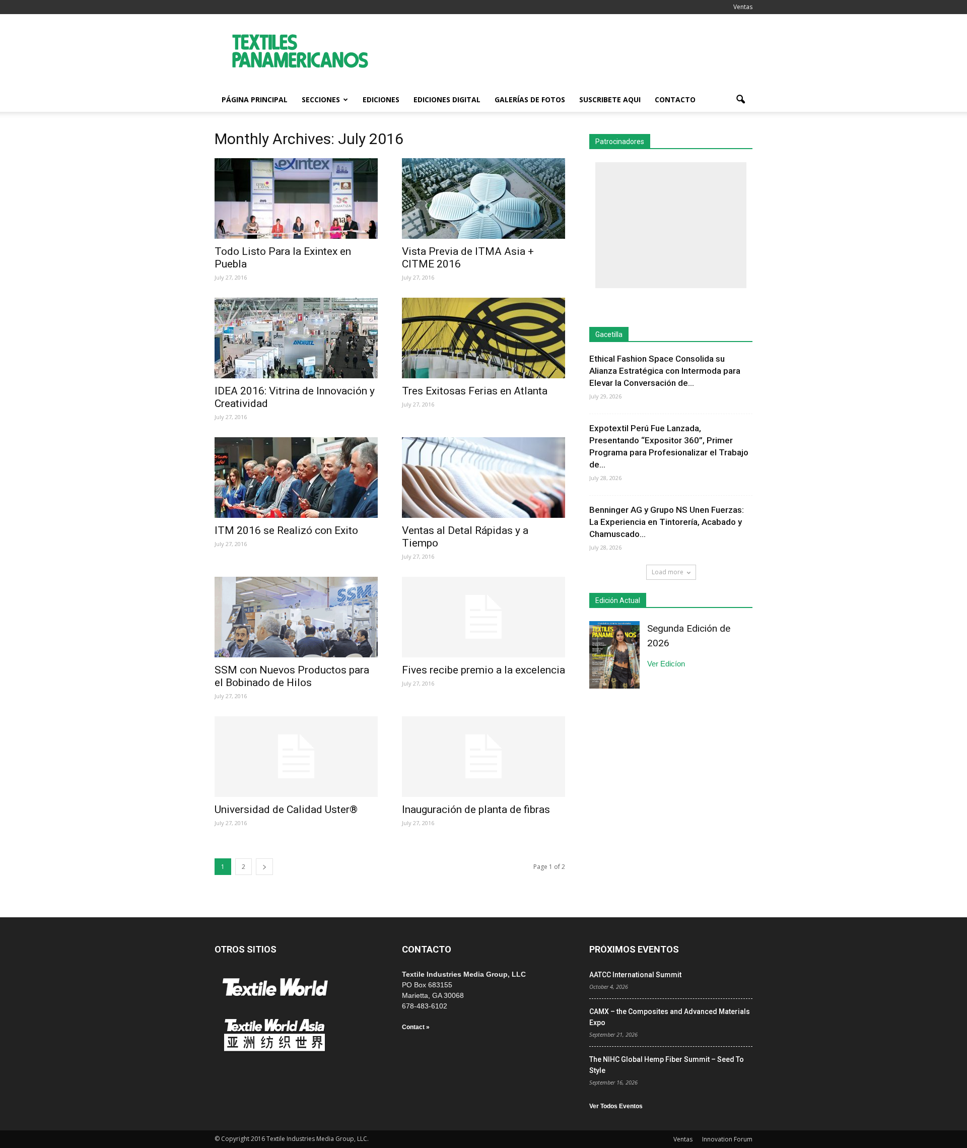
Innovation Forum (727, 1139)
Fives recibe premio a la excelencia (483, 670)
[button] (740, 100)
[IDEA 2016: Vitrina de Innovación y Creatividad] (296, 338)
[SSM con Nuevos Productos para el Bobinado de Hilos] (296, 617)
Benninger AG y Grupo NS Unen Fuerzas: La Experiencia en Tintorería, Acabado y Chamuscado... (666, 522)
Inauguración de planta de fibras (476, 809)
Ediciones (381, 99)
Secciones (321, 99)
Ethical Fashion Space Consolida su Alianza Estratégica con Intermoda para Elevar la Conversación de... (664, 371)
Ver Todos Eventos (616, 1106)
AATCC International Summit (635, 975)
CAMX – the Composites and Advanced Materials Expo (669, 1017)
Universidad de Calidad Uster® (286, 809)
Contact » (416, 1027)
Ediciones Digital (446, 99)
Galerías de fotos (530, 99)
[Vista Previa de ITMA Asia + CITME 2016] (483, 198)
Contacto (675, 99)
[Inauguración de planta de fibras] (483, 756)
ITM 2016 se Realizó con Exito (286, 530)
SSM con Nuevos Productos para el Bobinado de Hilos (292, 676)
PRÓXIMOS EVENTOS (634, 949)
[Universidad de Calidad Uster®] (296, 756)
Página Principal (255, 99)
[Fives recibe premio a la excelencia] (483, 617)
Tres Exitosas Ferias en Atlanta (474, 391)
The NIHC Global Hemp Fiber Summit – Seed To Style (666, 1064)
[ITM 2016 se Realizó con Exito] (296, 477)
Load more (667, 572)
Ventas (742, 7)
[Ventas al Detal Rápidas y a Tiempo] (483, 477)
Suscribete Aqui (610, 99)
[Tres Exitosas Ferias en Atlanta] (483, 338)
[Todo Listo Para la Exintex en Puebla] (296, 198)
